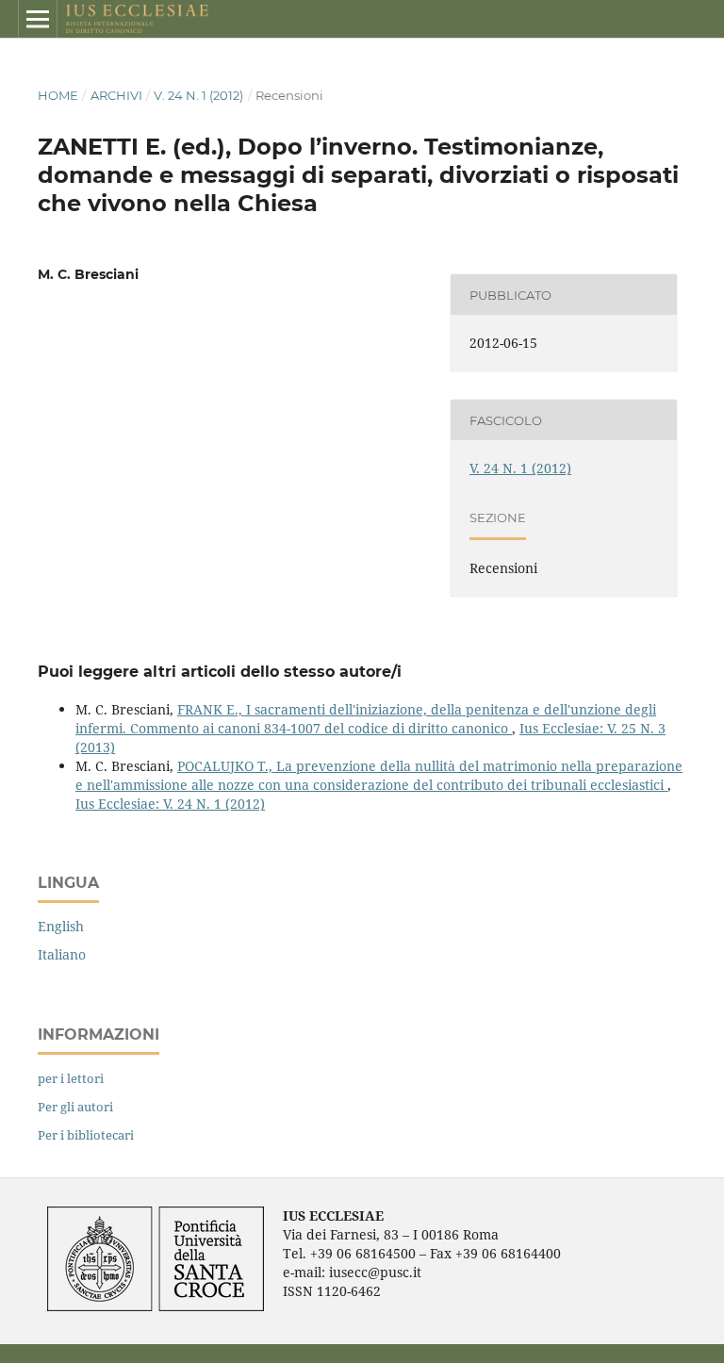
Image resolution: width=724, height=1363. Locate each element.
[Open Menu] (38, 19)
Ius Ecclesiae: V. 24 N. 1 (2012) (170, 804)
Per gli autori (75, 1106)
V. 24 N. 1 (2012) (198, 95)
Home (58, 95)
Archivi (116, 95)
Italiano (62, 954)
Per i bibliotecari (86, 1134)
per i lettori (71, 1078)
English (61, 926)
